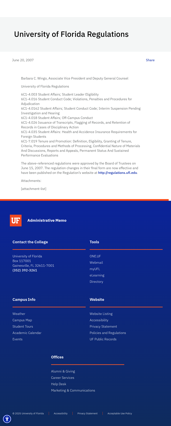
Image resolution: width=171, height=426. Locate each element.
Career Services (62, 377)
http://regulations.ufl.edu (117, 172)
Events (18, 339)
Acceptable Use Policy (120, 413)
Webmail (96, 262)
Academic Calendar (27, 332)
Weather (19, 313)
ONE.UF (95, 256)
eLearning (97, 275)
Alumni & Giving (63, 371)
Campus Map (22, 320)
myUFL (95, 269)
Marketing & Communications (73, 390)
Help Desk (58, 384)
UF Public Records (103, 339)
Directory (96, 281)
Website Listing (101, 313)
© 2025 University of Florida (28, 413)
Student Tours (23, 326)
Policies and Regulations (108, 332)
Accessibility (99, 320)
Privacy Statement (103, 326)
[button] (7, 419)
